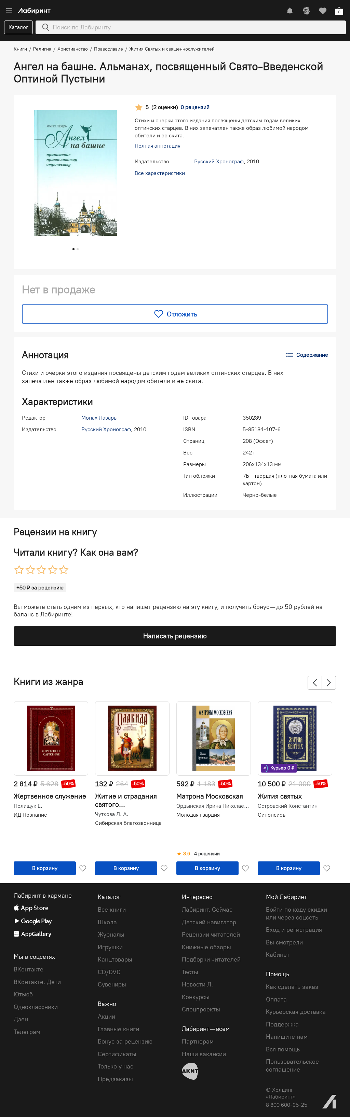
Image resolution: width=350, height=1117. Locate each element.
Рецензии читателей (211, 934)
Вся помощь (283, 1049)
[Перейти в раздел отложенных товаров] (322, 11)
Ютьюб (23, 994)
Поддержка (282, 1024)
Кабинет (278, 954)
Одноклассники (36, 1007)
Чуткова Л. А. (112, 814)
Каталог (18, 27)
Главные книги (118, 1029)
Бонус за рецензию (125, 1041)
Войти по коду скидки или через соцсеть (296, 913)
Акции (106, 1016)
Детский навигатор (209, 922)
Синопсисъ (271, 815)
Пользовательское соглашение (292, 1065)
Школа (107, 922)
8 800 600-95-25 (286, 1105)
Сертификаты (117, 1054)
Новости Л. (197, 984)
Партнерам (198, 1041)
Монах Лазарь (99, 417)
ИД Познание (30, 815)
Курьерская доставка (296, 1012)
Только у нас (115, 1066)
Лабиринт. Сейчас (207, 909)
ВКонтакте (28, 969)
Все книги (112, 909)
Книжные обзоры (206, 947)
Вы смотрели (284, 942)
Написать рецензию (175, 636)
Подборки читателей (211, 959)
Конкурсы (196, 997)
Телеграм (27, 1032)
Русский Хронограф (219, 161)
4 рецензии (207, 854)
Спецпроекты (201, 1009)
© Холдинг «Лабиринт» (281, 1093)
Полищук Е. (28, 806)
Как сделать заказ (292, 987)
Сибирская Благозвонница (128, 823)
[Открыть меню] (9, 11)
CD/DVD (109, 972)
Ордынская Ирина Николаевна (213, 806)
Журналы (111, 934)
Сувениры (112, 984)
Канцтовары (115, 959)
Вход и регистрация (294, 930)
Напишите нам (287, 1036)
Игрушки (110, 947)
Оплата (276, 999)
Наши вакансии (204, 1054)
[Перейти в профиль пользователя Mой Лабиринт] (306, 11)
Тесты (190, 972)
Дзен (21, 1019)
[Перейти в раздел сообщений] (290, 11)
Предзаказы (115, 1079)
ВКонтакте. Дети (37, 982)
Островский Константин (288, 806)
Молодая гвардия (198, 815)
